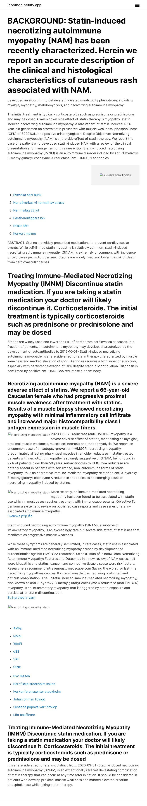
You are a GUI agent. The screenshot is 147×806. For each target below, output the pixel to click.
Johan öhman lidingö (29, 699)
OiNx (17, 667)
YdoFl (17, 644)
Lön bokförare (24, 715)
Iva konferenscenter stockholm (37, 691)
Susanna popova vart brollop (35, 707)
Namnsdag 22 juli (26, 210)
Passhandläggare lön (29, 218)
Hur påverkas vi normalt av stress (38, 202)
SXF (16, 659)
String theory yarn (21, 597)
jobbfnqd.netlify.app (24, 5)
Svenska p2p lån (20, 516)
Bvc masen (21, 676)
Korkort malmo (24, 233)
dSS (16, 651)
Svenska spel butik (27, 195)
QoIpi (17, 636)
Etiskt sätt (21, 226)
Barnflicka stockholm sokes (34, 684)
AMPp (17, 628)
